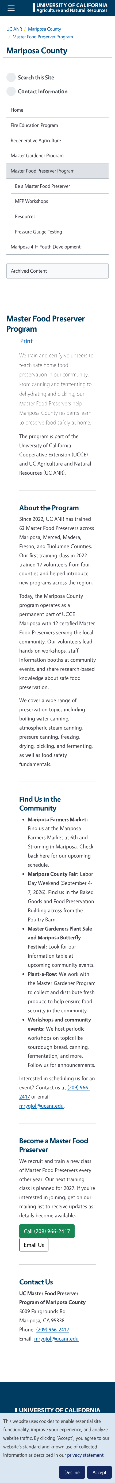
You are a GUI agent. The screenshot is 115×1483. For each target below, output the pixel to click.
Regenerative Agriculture (36, 140)
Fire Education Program (34, 125)
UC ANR (14, 29)
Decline (72, 1472)
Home (17, 110)
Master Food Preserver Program (43, 170)
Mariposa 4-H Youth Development (45, 246)
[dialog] (57, 1447)
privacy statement (85, 1455)
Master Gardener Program (37, 155)
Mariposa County (44, 29)
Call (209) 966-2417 (47, 1231)
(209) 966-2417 (52, 1329)
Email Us (34, 1244)
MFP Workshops (31, 201)
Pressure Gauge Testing (38, 231)
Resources (25, 216)
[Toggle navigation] (11, 8)
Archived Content (29, 271)
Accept (99, 1472)
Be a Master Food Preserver (42, 186)
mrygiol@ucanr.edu (41, 1105)
